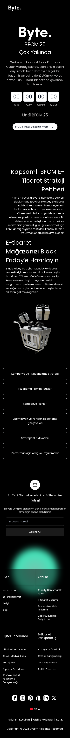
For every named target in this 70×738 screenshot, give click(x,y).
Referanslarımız (12, 597)
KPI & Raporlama (47, 662)
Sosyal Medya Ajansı (14, 656)
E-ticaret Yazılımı (48, 600)
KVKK (59, 720)
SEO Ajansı (9, 662)
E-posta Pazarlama (14, 669)
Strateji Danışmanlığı (50, 656)
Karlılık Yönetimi (47, 669)
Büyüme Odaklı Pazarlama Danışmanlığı (12, 679)
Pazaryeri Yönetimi (49, 649)
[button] (35, 709)
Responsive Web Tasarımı (47, 608)
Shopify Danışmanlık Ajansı (50, 591)
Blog (5, 610)
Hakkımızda (9, 590)
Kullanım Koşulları (18, 720)
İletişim (7, 603)
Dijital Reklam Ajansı (14, 649)
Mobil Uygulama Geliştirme (47, 617)
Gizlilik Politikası (43, 720)
